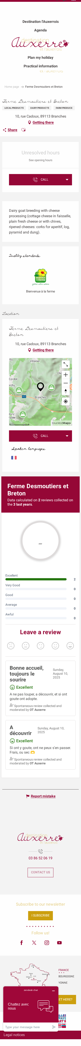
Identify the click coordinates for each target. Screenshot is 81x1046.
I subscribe (41, 915)
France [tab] (63, 970)
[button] (23, 130)
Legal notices (14, 1035)
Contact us (40, 872)
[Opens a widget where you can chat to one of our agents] (31, 1009)
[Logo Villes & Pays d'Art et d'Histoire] (61, 1021)
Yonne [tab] (63, 982)
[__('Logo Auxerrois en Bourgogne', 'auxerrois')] (40, 838)
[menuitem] (40, 21)
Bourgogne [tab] (64, 976)
